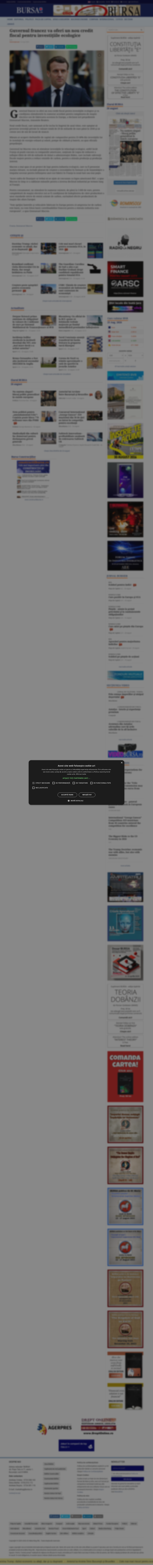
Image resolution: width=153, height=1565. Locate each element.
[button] (76, 778)
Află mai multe (81, 774)
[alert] (76, 782)
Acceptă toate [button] (67, 795)
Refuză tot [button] (87, 795)
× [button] (122, 763)
